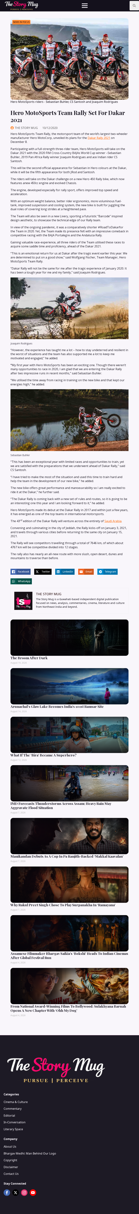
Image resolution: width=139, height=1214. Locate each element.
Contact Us (11, 1174)
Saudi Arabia (112, 521)
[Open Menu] (85, 6)
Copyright (10, 1160)
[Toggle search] (134, 5)
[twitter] (15, 1192)
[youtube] (33, 1192)
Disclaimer (11, 1167)
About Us (10, 1147)
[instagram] (24, 1192)
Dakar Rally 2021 (99, 138)
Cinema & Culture (16, 1102)
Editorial (9, 1116)
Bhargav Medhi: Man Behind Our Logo (30, 1153)
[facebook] (7, 1192)
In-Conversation (15, 1122)
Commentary (13, 1109)
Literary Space (13, 1129)
